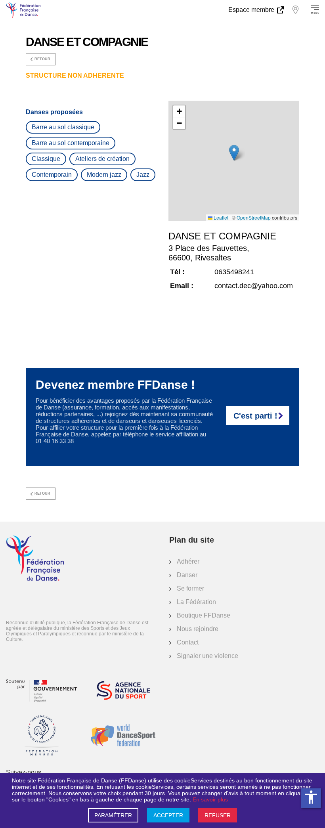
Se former (190, 588)
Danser (187, 575)
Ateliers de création (102, 158)
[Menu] (315, 10)
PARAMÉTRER (113, 815)
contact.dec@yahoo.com (253, 286)
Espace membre (252, 9)
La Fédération (196, 602)
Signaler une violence (207, 655)
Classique (46, 158)
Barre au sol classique (63, 127)
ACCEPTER (168, 815)
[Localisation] (295, 10)
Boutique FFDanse (203, 615)
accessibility (311, 797)
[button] (234, 153)
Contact (188, 642)
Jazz (142, 174)
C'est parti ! (255, 415)
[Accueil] (35, 559)
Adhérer (188, 561)
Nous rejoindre (197, 628)
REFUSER (218, 815)
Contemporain (52, 174)
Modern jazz (104, 174)
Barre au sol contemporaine (70, 143)
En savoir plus (210, 799)
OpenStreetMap (254, 217)
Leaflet (220, 217)
